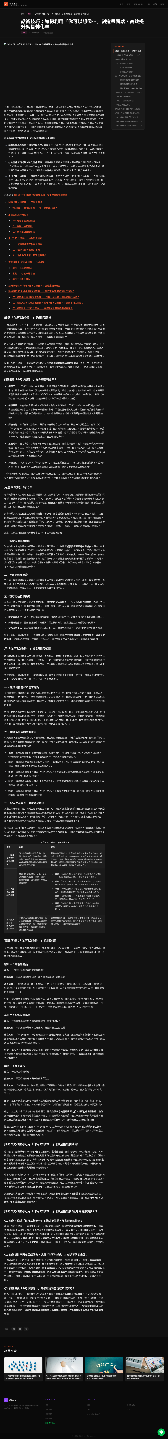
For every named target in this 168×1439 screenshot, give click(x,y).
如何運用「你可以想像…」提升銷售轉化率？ (34, 207)
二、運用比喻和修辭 (22, 226)
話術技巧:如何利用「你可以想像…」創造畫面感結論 (34, 285)
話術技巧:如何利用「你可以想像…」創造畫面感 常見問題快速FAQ (41, 291)
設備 (155, 4)
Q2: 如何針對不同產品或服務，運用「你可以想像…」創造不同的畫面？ (48, 302)
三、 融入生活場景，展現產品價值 (29, 255)
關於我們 (48, 1418)
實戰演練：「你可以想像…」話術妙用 (26, 261)
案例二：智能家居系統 (23, 273)
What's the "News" (93, 1414)
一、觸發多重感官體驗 (23, 220)
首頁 (121, 4)
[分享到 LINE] (20, 1329)
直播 (128, 4)
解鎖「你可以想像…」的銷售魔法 (25, 202)
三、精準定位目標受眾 (23, 231)
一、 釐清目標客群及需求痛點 (27, 244)
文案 (148, 4)
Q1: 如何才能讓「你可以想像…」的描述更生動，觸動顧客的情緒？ (45, 297)
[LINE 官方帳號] (161, 1432)
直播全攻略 (138, 4)
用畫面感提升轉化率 (18, 214)
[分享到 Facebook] (13, 1329)
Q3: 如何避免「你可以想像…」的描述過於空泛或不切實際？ (42, 308)
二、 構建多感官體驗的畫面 (26, 249)
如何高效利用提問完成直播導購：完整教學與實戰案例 (40, 194)
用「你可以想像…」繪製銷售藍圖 (25, 238)
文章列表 (48, 1409)
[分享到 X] (26, 1329)
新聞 (162, 4)
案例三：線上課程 (21, 279)
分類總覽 (48, 1414)
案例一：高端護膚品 (22, 268)
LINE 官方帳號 (50, 1423)
